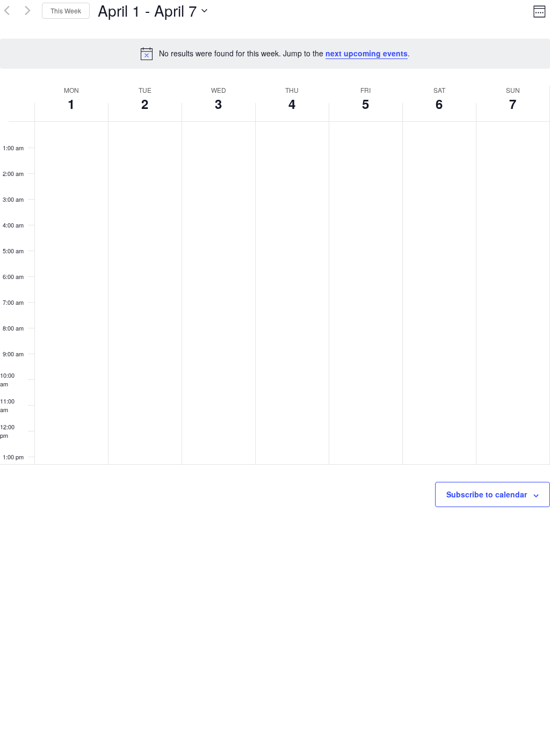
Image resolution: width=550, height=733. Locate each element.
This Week (65, 10)
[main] (275, 262)
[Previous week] (6, 10)
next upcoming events (366, 53)
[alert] (275, 54)
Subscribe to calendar (486, 494)
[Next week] (27, 10)
